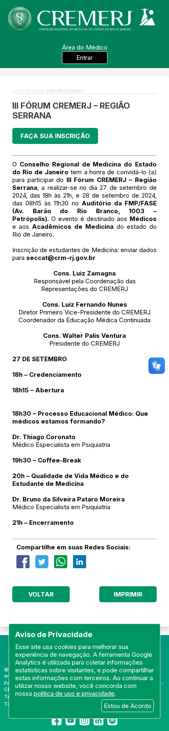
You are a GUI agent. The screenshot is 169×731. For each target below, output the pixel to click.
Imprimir (128, 594)
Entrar (84, 57)
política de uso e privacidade (74, 693)
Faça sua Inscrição (55, 136)
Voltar (41, 594)
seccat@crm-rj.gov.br (61, 258)
